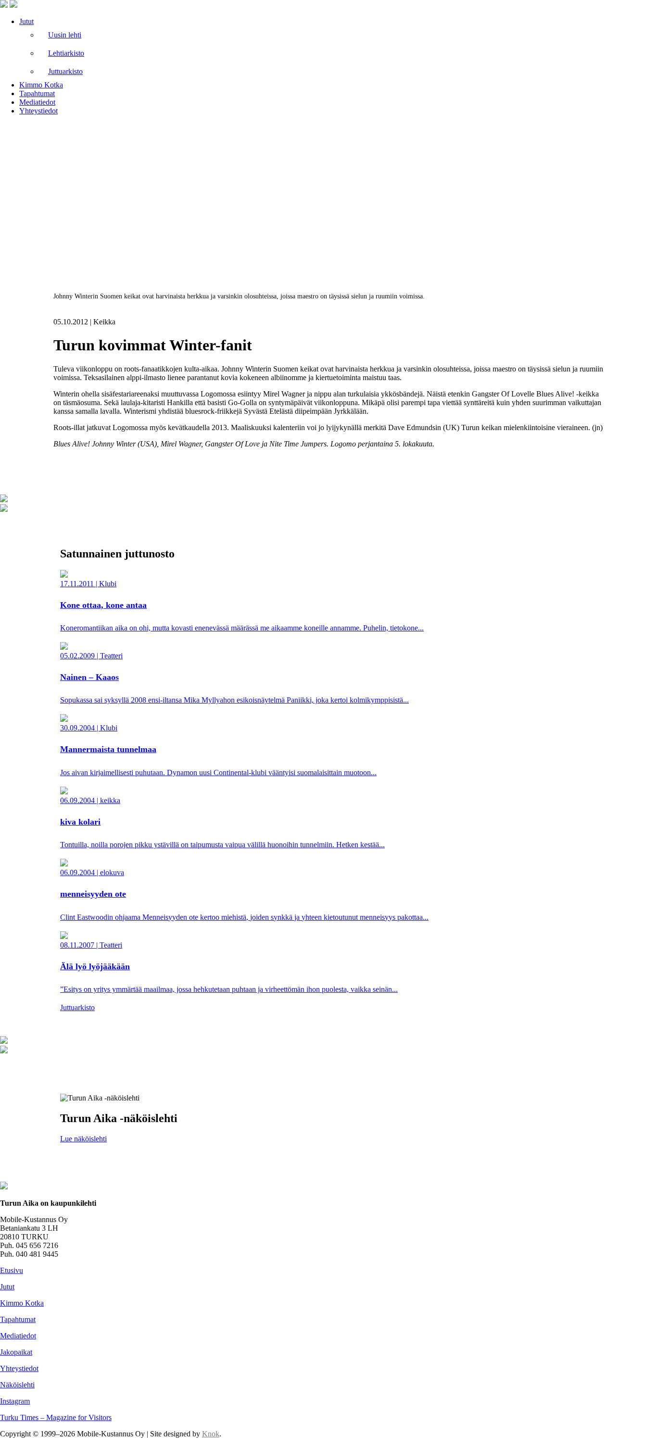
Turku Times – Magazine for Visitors (56, 1417)
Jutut (26, 21)
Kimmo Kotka (41, 85)
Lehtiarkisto (66, 53)
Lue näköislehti (83, 1139)
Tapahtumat (37, 93)
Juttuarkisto (65, 71)
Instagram (15, 1401)
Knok (210, 1434)
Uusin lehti (64, 35)
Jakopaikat (16, 1352)
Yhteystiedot (38, 111)
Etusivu (11, 1270)
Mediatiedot (37, 102)
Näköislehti (17, 1385)
